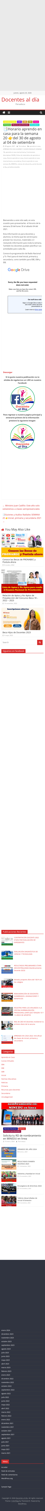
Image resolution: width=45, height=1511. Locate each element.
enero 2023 (5, 1375)
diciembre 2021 (7, 1423)
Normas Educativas (8, 1079)
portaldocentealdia (14, 167)
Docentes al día (20, 99)
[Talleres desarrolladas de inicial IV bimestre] (8, 1197)
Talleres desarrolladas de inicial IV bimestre (27, 1199)
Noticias (4, 1082)
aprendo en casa (34, 146)
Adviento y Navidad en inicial (29, 1174)
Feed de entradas (8, 1471)
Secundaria (34, 125)
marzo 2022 (5, 1412)
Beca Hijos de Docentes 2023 (17, 632)
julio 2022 (5, 1397)
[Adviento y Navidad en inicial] (8, 1173)
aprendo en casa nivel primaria (16, 152)
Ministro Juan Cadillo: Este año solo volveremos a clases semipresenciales (21, 507)
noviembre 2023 (7, 1338)
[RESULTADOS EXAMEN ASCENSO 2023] (8, 1160)
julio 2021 (5, 1442)
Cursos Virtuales (7, 1061)
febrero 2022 (6, 1416)
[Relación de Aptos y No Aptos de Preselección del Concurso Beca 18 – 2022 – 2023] (22, 570)
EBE (25, 122)
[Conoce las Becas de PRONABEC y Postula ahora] (22, 534)
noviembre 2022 (7, 1382)
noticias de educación (25, 164)
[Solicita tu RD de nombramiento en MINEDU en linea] (22, 1104)
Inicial (36, 122)
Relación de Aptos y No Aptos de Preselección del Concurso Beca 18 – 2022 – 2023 (20, 598)
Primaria (7, 125)
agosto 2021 (6, 1438)
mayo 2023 (5, 1360)
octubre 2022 (6, 1386)
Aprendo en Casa (9, 122)
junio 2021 (5, 1445)
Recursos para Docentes (20, 125)
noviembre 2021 (7, 1427)
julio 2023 (5, 1352)
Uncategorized (7, 1097)
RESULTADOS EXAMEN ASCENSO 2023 (26, 1162)
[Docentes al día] (3, 112)
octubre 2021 (6, 1431)
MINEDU (14, 164)
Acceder (4, 1467)
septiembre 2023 (7, 1345)
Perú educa (22, 146)
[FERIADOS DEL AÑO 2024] (8, 1148)
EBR (30, 122)
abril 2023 (5, 1364)
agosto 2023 (6, 1349)
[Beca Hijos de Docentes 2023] (22, 609)
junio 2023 (5, 1356)
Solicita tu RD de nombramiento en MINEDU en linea (22, 1137)
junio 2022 (5, 1401)
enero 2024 (5, 1330)
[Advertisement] (22, 22)
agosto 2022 (6, 1393)
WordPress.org (7, 1478)
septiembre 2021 (7, 1434)
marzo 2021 (5, 1453)
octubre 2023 (6, 1341)
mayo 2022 (5, 1405)
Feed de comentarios (9, 1475)
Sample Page (6, 1487)
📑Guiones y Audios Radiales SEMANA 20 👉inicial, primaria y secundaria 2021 (22, 518)
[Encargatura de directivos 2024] (8, 1185)
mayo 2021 (5, 1449)
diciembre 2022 (7, 1379)
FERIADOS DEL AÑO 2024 (27, 1149)
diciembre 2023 (7, 1334)
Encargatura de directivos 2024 (30, 1186)
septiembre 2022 (7, 1390)
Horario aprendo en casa (15, 158)
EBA (19, 122)
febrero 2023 (6, 1371)
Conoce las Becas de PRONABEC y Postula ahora (19, 560)
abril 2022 (5, 1408)
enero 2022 (5, 1419)
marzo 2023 (5, 1367)
